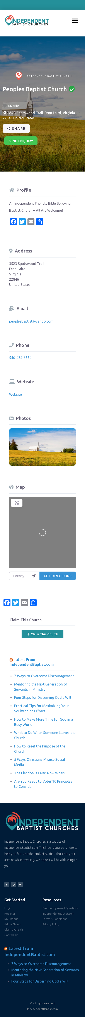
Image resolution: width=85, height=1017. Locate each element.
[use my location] (34, 576)
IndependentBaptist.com (42, 1008)
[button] (75, 21)
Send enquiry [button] (21, 141)
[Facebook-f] (6, 884)
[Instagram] (13, 884)
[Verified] (72, 89)
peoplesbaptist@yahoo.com (31, 321)
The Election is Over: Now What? (39, 773)
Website (15, 394)
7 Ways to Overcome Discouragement (44, 676)
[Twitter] (20, 884)
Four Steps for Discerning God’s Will (42, 697)
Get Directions (57, 576)
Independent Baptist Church (49, 76)
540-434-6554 (20, 358)
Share (18, 129)
